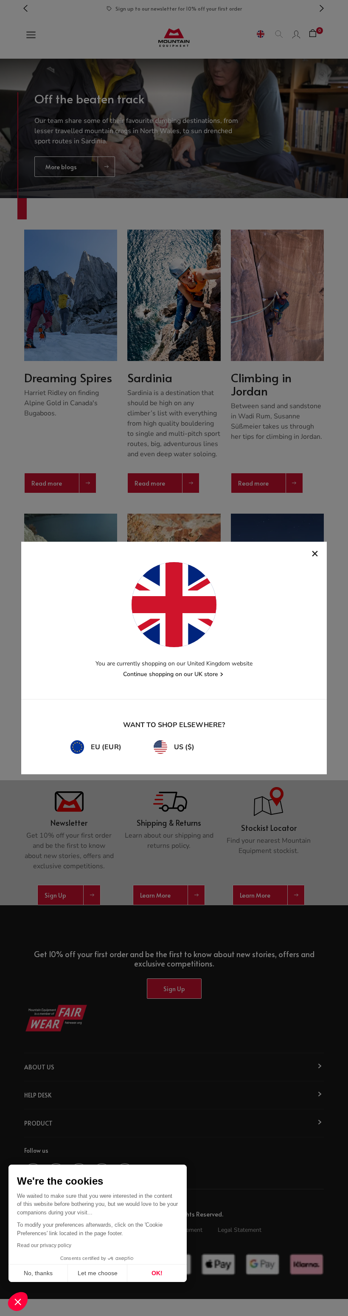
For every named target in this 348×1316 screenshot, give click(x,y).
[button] (18, 1301)
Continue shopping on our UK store (170, 674)
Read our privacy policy (44, 1245)
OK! (157, 1273)
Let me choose (98, 1273)
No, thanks (38, 1273)
